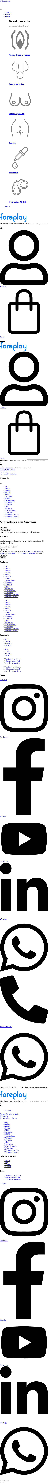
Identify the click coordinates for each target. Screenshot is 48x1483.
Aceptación (4, 549)
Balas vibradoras (10, 510)
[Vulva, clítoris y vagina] (20, 50)
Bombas (7, 492)
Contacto (7, 645)
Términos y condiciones (12, 659)
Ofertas (7, 206)
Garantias (7, 643)
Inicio (2, 468)
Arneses (7, 490)
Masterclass (8, 508)
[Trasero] (20, 139)
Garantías (7, 14)
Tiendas (7, 641)
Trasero (12, 143)
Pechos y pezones (16, 113)
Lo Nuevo (8, 504)
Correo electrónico (7, 547)
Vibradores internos (11, 517)
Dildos (6, 494)
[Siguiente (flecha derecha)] (3, 1482)
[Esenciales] (20, 168)
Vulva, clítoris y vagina (19, 55)
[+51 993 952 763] (24, 1023)
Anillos (7, 488)
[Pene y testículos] (20, 80)
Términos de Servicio (27, 553)
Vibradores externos (11, 514)
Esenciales (13, 172)
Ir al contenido (5, 1)
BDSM (7, 498)
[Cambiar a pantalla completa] (3, 1480)
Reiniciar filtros (5, 530)
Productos (7, 12)
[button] (3, 528)
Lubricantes (8, 512)
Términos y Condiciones (32, 551)
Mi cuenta (7, 1110)
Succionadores (9, 500)
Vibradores (9, 468)
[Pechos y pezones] (20, 109)
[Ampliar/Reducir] (1, 1480)
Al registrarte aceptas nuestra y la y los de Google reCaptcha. (22, 553)
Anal (6, 486)
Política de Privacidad (7, 553)
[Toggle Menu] (1, 9)
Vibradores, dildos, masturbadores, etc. (13, 224)
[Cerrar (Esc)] (7, 1480)
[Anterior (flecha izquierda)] (1, 1482)
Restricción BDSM (17, 202)
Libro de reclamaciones (12, 663)
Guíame (7, 16)
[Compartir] (5, 1480)
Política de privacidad (12, 661)
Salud (6, 506)
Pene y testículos (16, 84)
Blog (6, 639)
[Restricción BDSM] (20, 198)
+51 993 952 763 (6, 1027)
